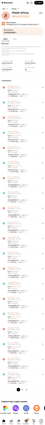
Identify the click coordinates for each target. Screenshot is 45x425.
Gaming (14, 9)
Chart (15, 39)
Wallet (5, 39)
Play (4, 9)
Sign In (40, 2)
